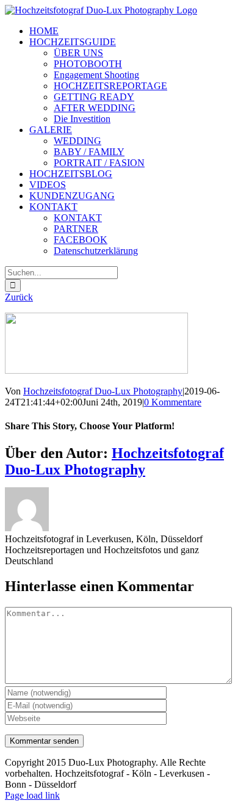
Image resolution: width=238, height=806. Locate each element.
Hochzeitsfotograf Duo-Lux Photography (102, 391)
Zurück (19, 297)
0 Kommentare (172, 402)
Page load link (32, 795)
